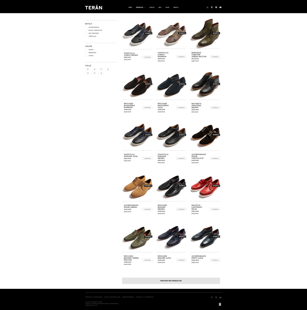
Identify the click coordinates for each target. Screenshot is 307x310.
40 (94, 69)
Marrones (92, 52)
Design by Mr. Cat (91, 305)
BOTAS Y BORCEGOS (95, 30)
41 (101, 69)
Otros (91, 55)
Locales (151, 7)
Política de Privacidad (112, 297)
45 (101, 73)
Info (160, 7)
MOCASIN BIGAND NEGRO (162, 207)
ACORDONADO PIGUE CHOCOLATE (199, 156)
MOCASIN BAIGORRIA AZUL (163, 105)
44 (94, 73)
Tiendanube (114, 303)
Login (167, 7)
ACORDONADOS (94, 27)
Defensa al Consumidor (144, 297)
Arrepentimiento (128, 297)
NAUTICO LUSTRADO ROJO (197, 207)
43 (88, 73)
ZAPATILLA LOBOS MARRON (163, 55)
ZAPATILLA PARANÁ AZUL (131, 155)
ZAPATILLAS (92, 36)
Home (130, 7)
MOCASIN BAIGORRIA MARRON (129, 105)
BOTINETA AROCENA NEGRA (196, 106)
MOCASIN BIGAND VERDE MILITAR (131, 258)
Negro (91, 49)
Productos (140, 7)
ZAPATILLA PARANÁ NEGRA (163, 156)
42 (108, 69)
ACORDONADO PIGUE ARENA (131, 206)
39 (88, 69)
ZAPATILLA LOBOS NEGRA (131, 54)
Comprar (147, 57)
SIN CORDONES (94, 33)
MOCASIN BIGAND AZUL (164, 257)
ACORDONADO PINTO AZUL (199, 257)
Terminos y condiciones (93, 297)
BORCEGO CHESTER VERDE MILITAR (199, 55)
